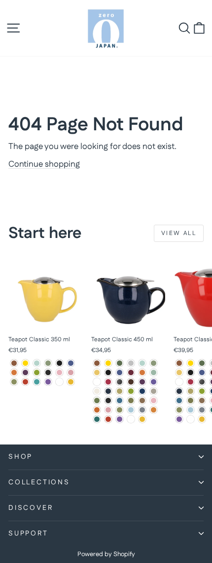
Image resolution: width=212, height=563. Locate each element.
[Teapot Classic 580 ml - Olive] (190, 400)
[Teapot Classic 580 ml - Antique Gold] (190, 363)
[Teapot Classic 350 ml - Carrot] (14, 372)
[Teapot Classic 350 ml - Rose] (70, 372)
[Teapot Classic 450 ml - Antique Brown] (97, 363)
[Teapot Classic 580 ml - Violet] (179, 419)
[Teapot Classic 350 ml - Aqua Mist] (36, 363)
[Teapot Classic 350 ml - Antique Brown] (14, 363)
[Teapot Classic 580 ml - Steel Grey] (202, 410)
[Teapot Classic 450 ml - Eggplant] (142, 381)
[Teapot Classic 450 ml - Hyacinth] (153, 381)
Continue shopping (44, 164)
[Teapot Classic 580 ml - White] (190, 419)
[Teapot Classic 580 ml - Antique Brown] (179, 363)
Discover (30, 508)
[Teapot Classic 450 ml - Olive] (131, 400)
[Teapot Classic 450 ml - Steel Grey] (142, 410)
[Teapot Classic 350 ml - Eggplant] (25, 372)
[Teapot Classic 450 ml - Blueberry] (119, 372)
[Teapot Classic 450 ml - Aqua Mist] (142, 363)
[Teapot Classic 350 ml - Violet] (48, 381)
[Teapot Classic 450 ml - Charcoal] (97, 381)
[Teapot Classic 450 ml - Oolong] (142, 400)
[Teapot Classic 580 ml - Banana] (179, 372)
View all (178, 233)
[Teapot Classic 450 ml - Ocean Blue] (119, 400)
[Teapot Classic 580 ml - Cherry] (190, 381)
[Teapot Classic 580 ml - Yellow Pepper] (202, 419)
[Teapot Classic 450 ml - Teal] (97, 419)
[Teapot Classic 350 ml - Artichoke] (48, 363)
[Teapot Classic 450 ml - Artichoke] (153, 363)
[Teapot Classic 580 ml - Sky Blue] (190, 410)
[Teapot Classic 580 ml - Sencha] (179, 410)
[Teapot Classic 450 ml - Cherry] (108, 381)
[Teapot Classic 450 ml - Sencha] (119, 410)
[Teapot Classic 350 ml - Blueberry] (70, 363)
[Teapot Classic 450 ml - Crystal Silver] (119, 381)
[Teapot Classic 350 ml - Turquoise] (36, 381)
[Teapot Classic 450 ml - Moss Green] (97, 400)
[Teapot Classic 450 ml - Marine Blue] (142, 391)
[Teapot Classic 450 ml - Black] (108, 372)
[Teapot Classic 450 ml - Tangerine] (153, 410)
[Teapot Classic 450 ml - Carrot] (142, 372)
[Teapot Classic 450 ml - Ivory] (97, 391)
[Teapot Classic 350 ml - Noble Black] (48, 372)
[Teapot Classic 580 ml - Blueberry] (202, 372)
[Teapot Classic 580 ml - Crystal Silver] (202, 381)
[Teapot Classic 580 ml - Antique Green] (202, 363)
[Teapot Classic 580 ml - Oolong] (202, 400)
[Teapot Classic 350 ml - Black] (59, 363)
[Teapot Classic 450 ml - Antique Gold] (108, 363)
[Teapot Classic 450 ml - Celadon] (153, 372)
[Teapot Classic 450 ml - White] (131, 419)
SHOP (20, 457)
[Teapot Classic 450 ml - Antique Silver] (131, 363)
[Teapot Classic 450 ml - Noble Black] (108, 400)
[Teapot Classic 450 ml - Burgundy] (131, 372)
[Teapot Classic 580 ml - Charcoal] (179, 381)
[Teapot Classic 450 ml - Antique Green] (119, 363)
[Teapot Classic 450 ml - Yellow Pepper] (142, 419)
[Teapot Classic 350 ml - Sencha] (14, 381)
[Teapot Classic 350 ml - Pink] (59, 372)
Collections (39, 482)
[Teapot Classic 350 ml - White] (59, 381)
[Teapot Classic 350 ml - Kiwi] (36, 372)
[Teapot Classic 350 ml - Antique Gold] (25, 363)
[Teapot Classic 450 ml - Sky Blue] (131, 410)
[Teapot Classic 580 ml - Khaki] (190, 391)
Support (28, 533)
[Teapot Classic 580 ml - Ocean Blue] (179, 400)
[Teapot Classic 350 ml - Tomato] (25, 381)
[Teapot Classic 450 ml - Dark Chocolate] (131, 381)
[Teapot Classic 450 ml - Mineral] (153, 391)
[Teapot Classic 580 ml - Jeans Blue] (179, 391)
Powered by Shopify (106, 554)
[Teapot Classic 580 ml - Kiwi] (202, 391)
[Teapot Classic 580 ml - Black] (190, 372)
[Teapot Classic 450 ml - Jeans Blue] (108, 391)
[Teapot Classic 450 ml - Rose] (108, 410)
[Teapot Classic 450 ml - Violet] (119, 419)
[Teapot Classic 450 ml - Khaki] (119, 391)
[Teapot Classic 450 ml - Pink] (153, 400)
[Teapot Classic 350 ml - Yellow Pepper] (70, 381)
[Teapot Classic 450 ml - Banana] (97, 372)
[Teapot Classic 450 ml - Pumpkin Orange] (97, 410)
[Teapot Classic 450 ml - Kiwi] (131, 391)
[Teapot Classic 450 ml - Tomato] (108, 419)
